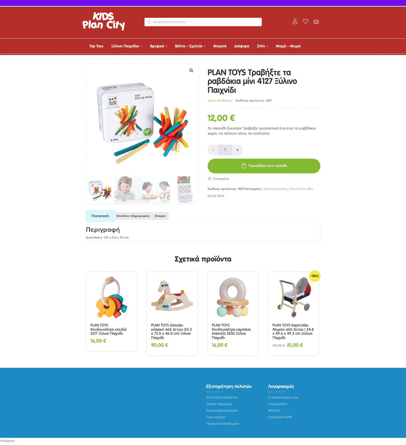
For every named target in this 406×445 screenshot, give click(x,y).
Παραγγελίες (278, 404)
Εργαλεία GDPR (280, 417)
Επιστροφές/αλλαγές (222, 410)
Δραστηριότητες (275, 189)
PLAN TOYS (216, 196)
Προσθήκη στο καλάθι (267, 166)
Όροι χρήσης (216, 417)
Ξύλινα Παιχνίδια (125, 46)
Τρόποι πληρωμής (219, 404)
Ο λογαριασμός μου (283, 397)
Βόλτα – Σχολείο (189, 46)
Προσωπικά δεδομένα (222, 424)
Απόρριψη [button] (7, 440)
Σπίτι (261, 46)
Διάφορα (241, 46)
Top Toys (96, 46)
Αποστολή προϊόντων (222, 397)
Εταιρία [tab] (160, 216)
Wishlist (274, 410)
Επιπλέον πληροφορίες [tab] (133, 216)
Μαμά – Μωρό (288, 46)
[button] (191, 70)
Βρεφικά (157, 46)
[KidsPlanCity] (103, 30)
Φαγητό (219, 46)
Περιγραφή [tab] (100, 216)
